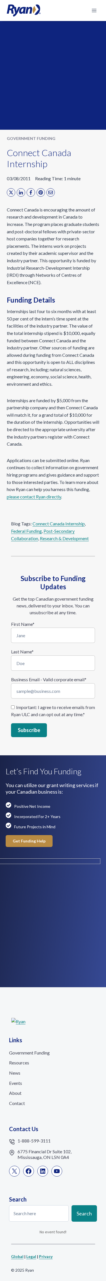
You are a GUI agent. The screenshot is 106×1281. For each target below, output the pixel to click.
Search (84, 1213)
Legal (31, 1256)
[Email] (50, 192)
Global (17, 1256)
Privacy (46, 1256)
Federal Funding (26, 531)
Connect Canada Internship (59, 523)
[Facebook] (31, 192)
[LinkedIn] (21, 192)
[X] (11, 192)
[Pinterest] (40, 192)
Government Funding (31, 138)
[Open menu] (94, 10)
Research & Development (64, 538)
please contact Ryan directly (34, 496)
